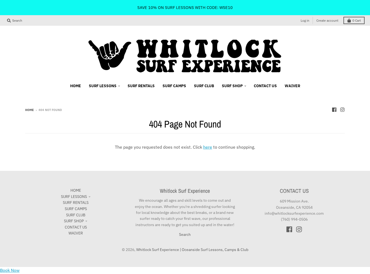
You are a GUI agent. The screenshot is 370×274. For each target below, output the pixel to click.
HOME (75, 190)
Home (29, 110)
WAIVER (76, 233)
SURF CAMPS (76, 208)
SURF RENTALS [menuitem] (141, 85)
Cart (356, 20)
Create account (327, 20)
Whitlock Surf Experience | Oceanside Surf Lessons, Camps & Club (192, 249)
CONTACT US (76, 227)
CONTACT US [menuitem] (265, 85)
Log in (305, 20)
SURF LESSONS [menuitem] (102, 85)
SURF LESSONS (74, 196)
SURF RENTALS (76, 202)
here (207, 147)
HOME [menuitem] (75, 85)
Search (185, 234)
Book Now (10, 270)
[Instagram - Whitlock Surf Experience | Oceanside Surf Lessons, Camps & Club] (342, 109)
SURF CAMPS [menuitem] (174, 85)
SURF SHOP (74, 220)
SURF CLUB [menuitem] (204, 85)
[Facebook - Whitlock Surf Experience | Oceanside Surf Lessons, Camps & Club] (334, 109)
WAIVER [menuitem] (292, 85)
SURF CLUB (75, 215)
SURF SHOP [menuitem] (232, 85)
